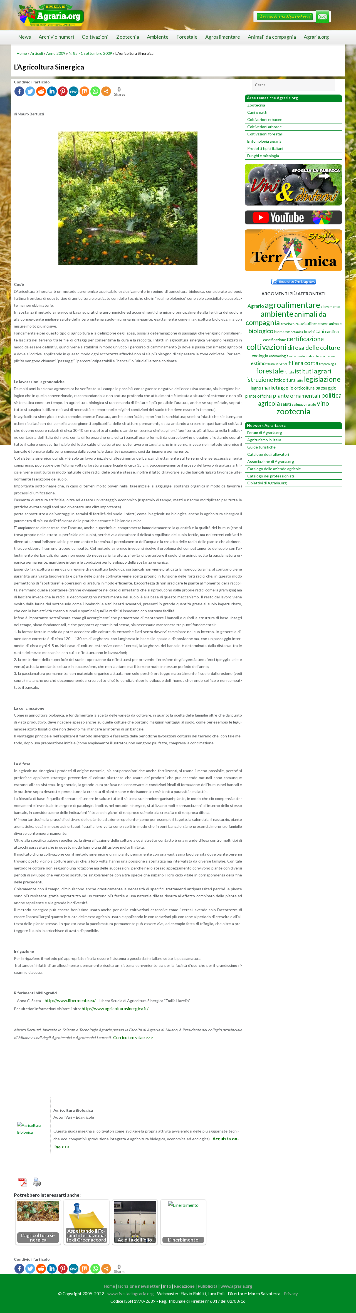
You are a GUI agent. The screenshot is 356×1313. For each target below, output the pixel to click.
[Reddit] (41, 91)
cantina (332, 331)
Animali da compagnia (272, 37)
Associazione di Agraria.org (270, 461)
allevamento (330, 306)
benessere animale (327, 323)
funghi (289, 372)
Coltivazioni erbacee (264, 119)
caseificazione (274, 340)
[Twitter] (30, 91)
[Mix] (84, 91)
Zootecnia (127, 37)
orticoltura (304, 387)
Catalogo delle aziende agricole (274, 468)
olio (289, 388)
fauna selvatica (277, 364)
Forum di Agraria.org (264, 432)
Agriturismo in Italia (264, 439)
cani (319, 331)
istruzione (259, 379)
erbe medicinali (300, 356)
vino (323, 403)
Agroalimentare (222, 37)
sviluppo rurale (304, 404)
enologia (260, 355)
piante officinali (258, 396)
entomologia (278, 356)
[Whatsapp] (95, 91)
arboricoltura (290, 324)
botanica (297, 332)
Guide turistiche (261, 447)
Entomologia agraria (264, 141)
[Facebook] (19, 91)
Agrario (256, 306)
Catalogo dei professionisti (270, 476)
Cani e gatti (257, 112)
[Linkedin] (52, 91)
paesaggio (326, 387)
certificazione (305, 339)
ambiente (277, 313)
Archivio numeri (56, 37)
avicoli (305, 323)
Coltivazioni (95, 37)
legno (256, 387)
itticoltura (285, 380)
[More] (106, 91)
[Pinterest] (63, 91)
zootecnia (293, 411)
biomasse (282, 332)
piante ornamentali (296, 395)
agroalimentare (292, 304)
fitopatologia (327, 364)
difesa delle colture (314, 347)
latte (299, 380)
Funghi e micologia (263, 155)
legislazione (322, 379)
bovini (309, 331)
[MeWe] (73, 91)
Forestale (186, 37)
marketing (273, 387)
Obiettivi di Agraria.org (267, 482)
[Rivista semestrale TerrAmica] (293, 269)
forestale (270, 370)
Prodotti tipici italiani (265, 148)
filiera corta (303, 363)
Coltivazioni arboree (264, 126)
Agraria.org (316, 37)
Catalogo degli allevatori (268, 454)
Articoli (36, 53)
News (24, 37)
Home (22, 53)
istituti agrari (313, 371)
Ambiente (158, 37)
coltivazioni (267, 346)
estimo (258, 363)
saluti (286, 404)
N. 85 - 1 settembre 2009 (90, 53)
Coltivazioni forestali (265, 134)
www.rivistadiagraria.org (130, 1293)
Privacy (291, 1293)
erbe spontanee (324, 356)
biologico (260, 331)
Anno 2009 (55, 53)
